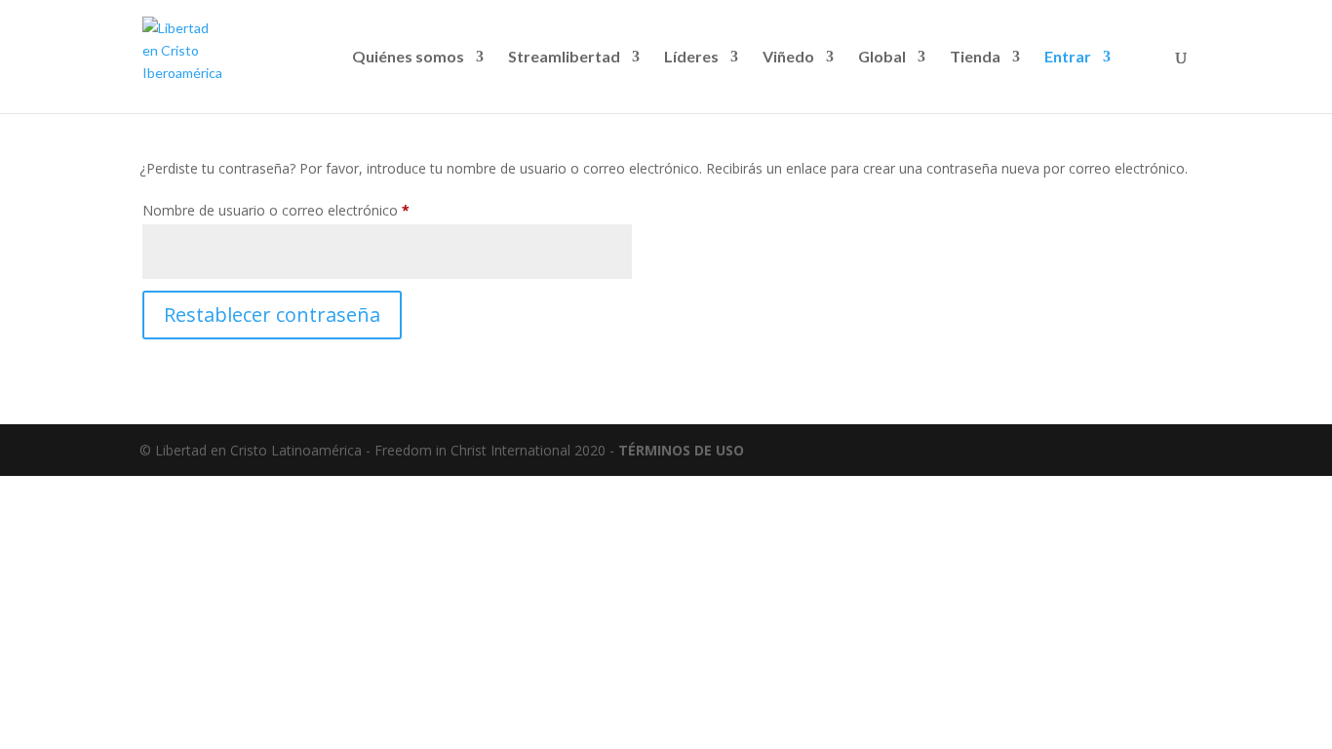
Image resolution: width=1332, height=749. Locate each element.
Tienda (975, 57)
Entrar (1067, 57)
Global (882, 57)
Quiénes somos (408, 57)
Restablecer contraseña (272, 314)
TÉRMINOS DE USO (681, 450)
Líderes (691, 57)
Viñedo (788, 57)
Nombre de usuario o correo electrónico (310, 209)
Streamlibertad (564, 57)
